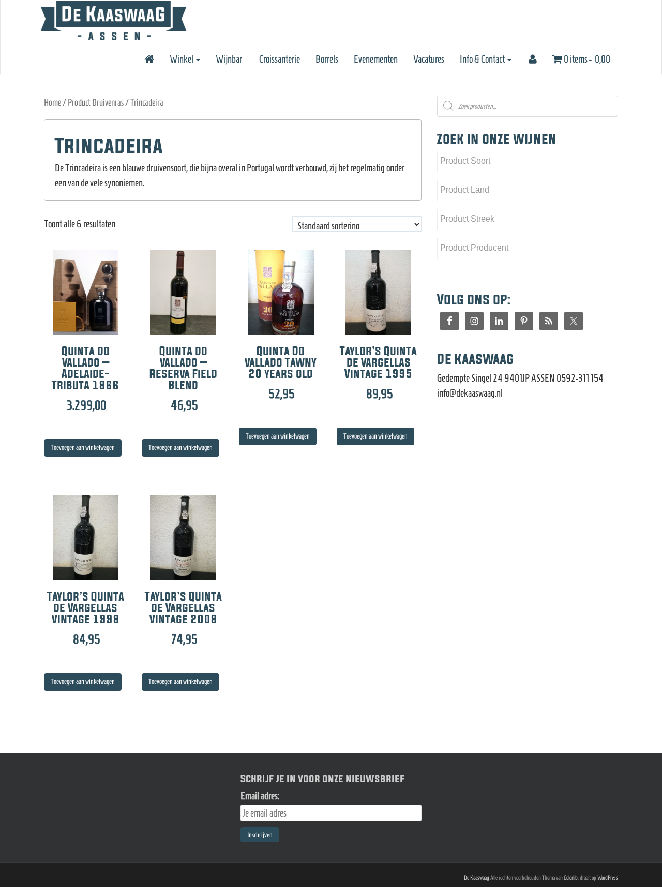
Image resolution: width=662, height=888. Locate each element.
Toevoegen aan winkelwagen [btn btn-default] (83, 448)
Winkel (182, 59)
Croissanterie (279, 59)
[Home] (148, 59)
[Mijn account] (532, 59)
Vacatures (428, 59)
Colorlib (571, 877)
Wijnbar (229, 59)
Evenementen (376, 59)
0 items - (586, 59)
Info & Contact (483, 59)
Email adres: (259, 796)
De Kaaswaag (476, 877)
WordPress (607, 877)
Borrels (326, 59)
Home (52, 102)
